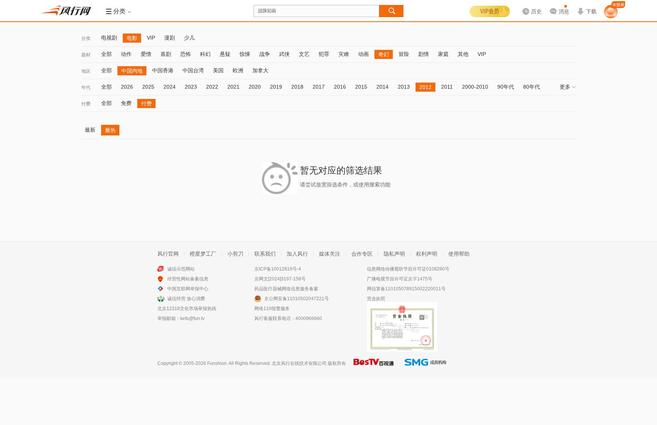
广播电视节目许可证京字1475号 (399, 279)
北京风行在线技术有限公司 (299, 363)
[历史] (529, 5)
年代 (85, 87)
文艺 (304, 54)
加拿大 (260, 70)
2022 (212, 87)
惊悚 (245, 54)
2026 (127, 87)
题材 (85, 54)
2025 (148, 87)
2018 (297, 87)
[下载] (587, 5)
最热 (110, 130)
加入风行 (297, 254)
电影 (132, 38)
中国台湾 (193, 70)
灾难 (343, 54)
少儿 (189, 38)
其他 (463, 54)
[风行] (68, 10)
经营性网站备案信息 (187, 279)
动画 (363, 54)
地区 (85, 71)
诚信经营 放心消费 (186, 298)
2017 (319, 87)
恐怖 (185, 54)
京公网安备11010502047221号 (296, 298)
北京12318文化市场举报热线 (186, 308)
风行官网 (168, 254)
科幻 (205, 54)
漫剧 (169, 38)
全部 (106, 54)
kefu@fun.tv (192, 318)
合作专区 (362, 254)
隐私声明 (394, 254)
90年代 (505, 87)
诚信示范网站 (181, 269)
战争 (264, 54)
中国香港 (162, 70)
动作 (126, 54)
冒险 (403, 54)
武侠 (284, 54)
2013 (404, 87)
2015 (361, 87)
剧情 (423, 54)
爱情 (146, 54)
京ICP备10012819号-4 (277, 269)
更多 (565, 87)
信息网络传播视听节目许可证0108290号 (408, 269)
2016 (340, 87)
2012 (425, 87)
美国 (218, 70)
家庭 (443, 54)
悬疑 (225, 54)
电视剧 (109, 38)
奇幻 (383, 54)
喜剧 (165, 54)
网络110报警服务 (272, 308)
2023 (191, 87)
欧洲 (238, 70)
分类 (85, 38)
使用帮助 (459, 254)
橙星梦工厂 (203, 254)
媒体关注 (329, 254)
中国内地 (132, 71)
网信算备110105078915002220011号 (406, 288)
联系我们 (265, 254)
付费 (85, 104)
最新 (90, 130)
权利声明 (426, 254)
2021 (233, 87)
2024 (169, 87)
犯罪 (324, 54)
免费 (126, 103)
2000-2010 (475, 87)
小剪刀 (235, 254)
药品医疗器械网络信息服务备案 (286, 288)
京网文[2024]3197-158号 (280, 279)
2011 (447, 87)
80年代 (531, 87)
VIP (151, 38)
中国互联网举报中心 (187, 288)
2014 (382, 87)
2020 (255, 87)
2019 (276, 87)
